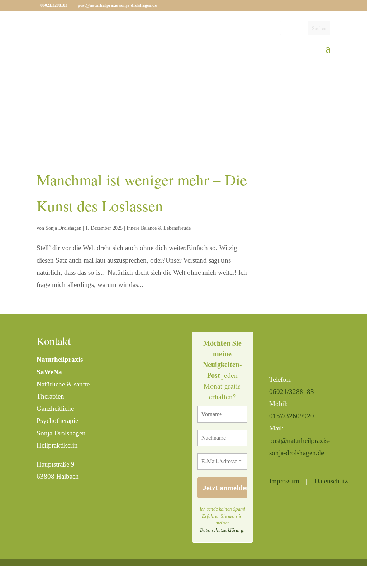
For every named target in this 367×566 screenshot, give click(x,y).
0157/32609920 (291, 416)
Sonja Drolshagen (63, 228)
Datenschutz (331, 481)
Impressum (284, 481)
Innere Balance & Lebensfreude (159, 228)
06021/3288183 (291, 391)
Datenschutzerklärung (221, 530)
